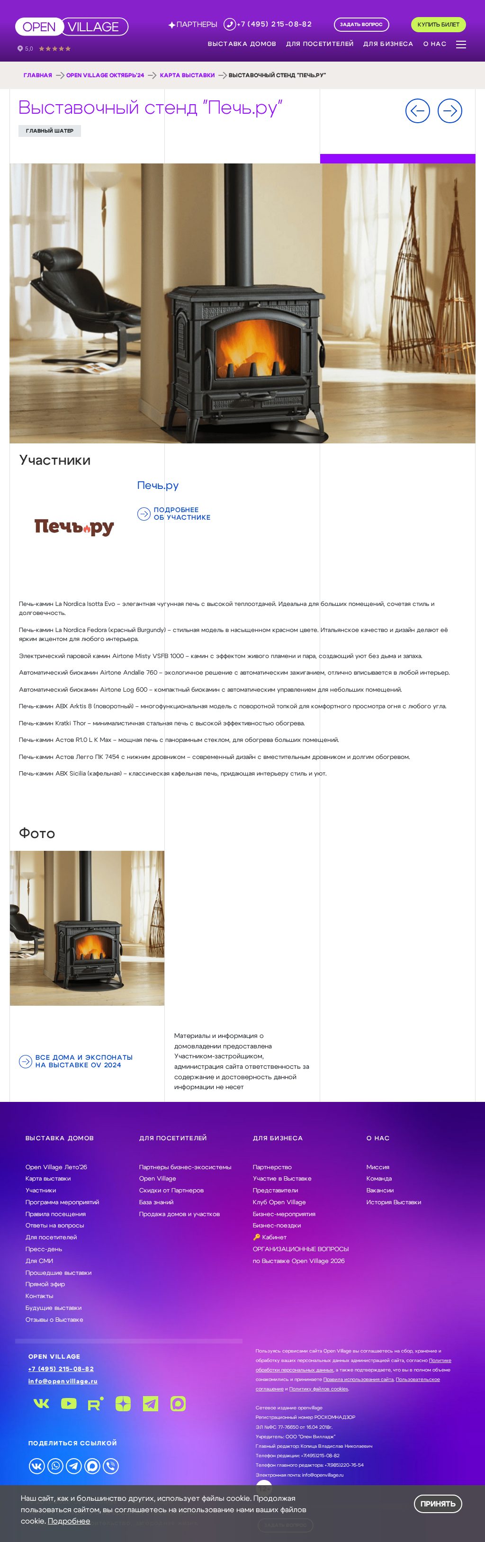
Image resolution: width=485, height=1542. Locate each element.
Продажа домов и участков (179, 1214)
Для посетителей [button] (320, 44)
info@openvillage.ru (63, 1382)
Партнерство (272, 1167)
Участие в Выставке (282, 1179)
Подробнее (69, 1521)
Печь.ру (158, 485)
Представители (275, 1191)
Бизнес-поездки (277, 1226)
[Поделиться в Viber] (110, 1466)
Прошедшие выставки (58, 1273)
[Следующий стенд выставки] (450, 111)
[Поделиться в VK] (36, 1466)
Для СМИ (39, 1261)
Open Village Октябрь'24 (105, 75)
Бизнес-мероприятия (284, 1214)
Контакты (39, 1296)
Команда (379, 1179)
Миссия (378, 1167)
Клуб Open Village (279, 1202)
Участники (41, 1191)
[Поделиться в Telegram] (73, 1466)
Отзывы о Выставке (54, 1320)
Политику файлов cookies (318, 1389)
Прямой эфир (45, 1284)
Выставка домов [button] (242, 44)
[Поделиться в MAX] (92, 1466)
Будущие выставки (53, 1308)
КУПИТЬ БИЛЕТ (438, 24)
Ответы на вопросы (55, 1226)
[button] (461, 44)
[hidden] (87, 928)
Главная (38, 75)
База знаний (156, 1202)
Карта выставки (187, 75)
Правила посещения (56, 1214)
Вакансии (380, 1191)
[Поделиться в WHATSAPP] (55, 1466)
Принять (438, 1504)
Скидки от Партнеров (171, 1191)
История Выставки (394, 1202)
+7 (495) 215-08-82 (61, 1369)
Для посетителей (51, 1238)
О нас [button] (435, 44)
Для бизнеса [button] (388, 44)
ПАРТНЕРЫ (197, 24)
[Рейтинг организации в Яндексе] (50, 48)
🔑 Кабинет (270, 1238)
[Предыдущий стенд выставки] (418, 111)
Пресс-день (44, 1249)
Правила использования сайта (358, 1379)
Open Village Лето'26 (56, 1167)
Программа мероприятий (62, 1202)
